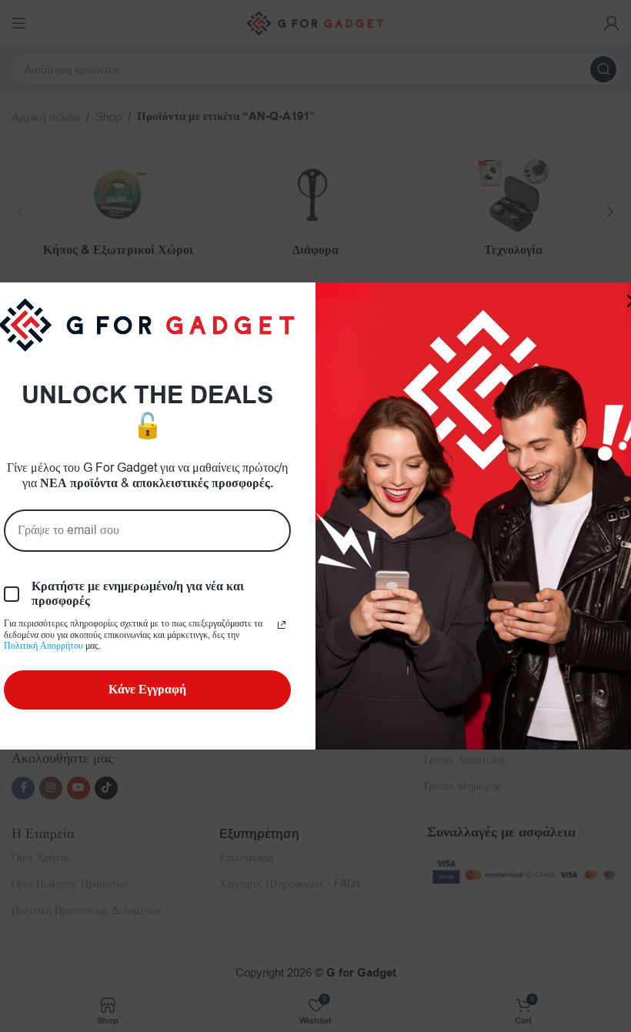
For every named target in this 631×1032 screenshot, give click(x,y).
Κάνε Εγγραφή (147, 689)
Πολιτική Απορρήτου (43, 646)
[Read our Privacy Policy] (281, 625)
